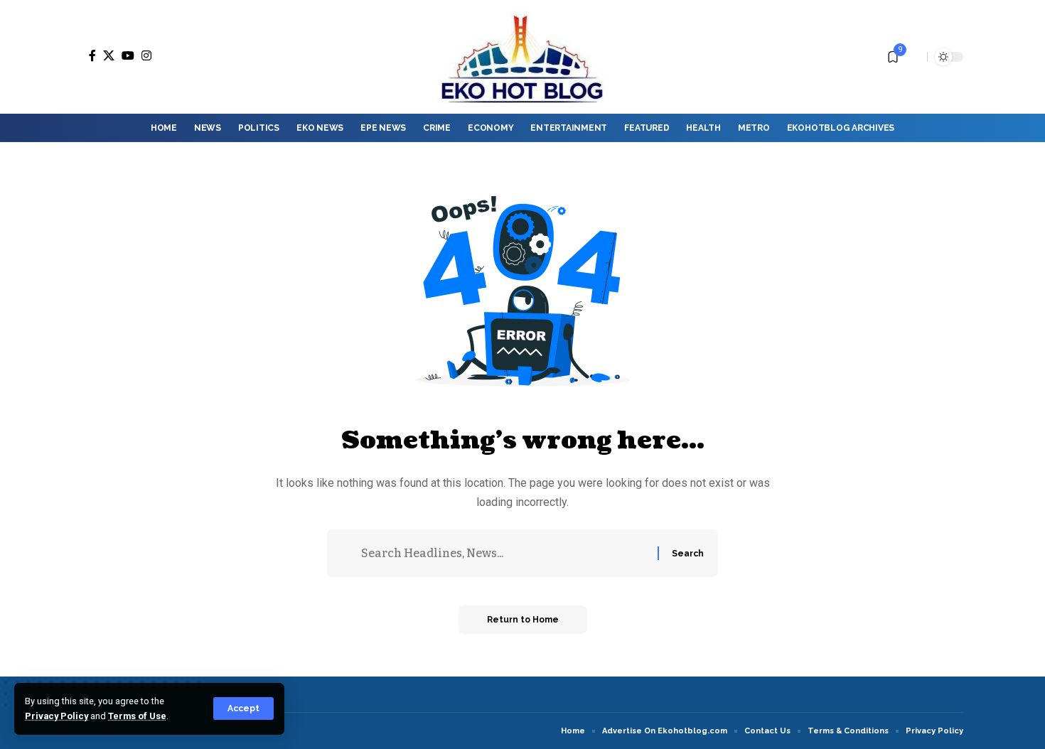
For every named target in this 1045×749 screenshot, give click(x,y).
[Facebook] (92, 55)
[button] (243, 708)
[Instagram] (146, 55)
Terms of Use (137, 716)
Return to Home (523, 620)
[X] (109, 55)
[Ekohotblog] (522, 57)
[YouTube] (128, 55)
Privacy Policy (56, 716)
